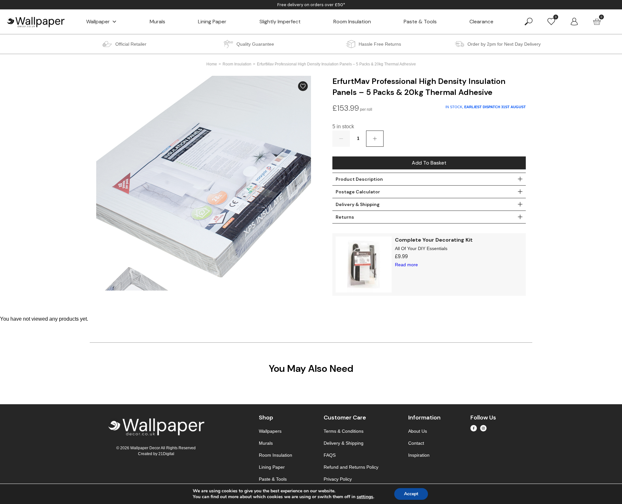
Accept (411, 494)
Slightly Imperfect (280, 21)
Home (211, 64)
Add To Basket (429, 162)
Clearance (481, 21)
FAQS (330, 455)
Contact (416, 443)
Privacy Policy (338, 479)
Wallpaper (98, 21)
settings (365, 497)
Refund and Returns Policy (351, 467)
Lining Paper (212, 21)
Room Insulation (352, 21)
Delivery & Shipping (343, 443)
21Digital (166, 454)
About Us (417, 431)
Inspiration (419, 455)
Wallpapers (270, 431)
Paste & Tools (420, 21)
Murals (157, 21)
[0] (551, 21)
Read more (406, 264)
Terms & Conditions (343, 431)
